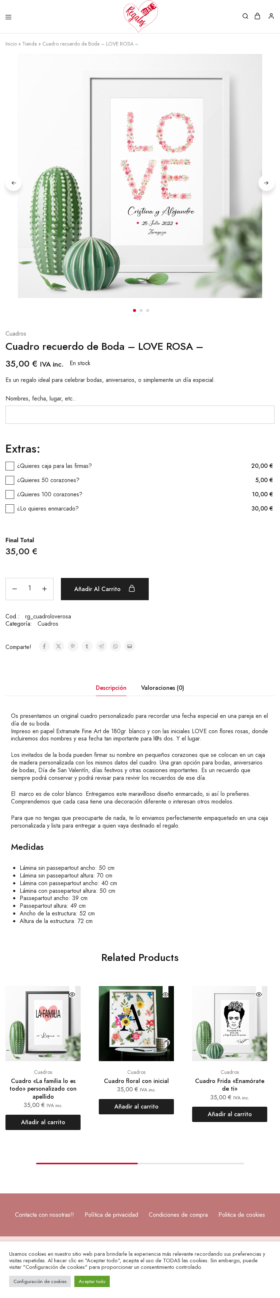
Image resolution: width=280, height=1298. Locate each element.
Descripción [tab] (111, 688)
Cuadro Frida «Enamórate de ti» (229, 1085)
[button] (43, 1122)
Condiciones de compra (178, 1215)
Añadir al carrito (98, 589)
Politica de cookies (241, 1215)
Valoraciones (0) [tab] (162, 688)
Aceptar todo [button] (92, 1281)
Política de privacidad (111, 1215)
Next (266, 183)
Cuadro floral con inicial (136, 1081)
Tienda (29, 43)
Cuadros (15, 334)
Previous (13, 183)
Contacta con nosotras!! (44, 1215)
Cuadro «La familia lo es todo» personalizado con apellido (43, 1089)
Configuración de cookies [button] (39, 1281)
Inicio (11, 43)
